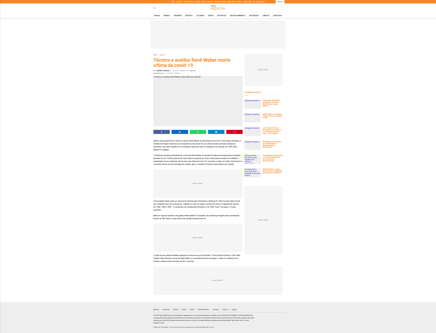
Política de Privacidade (160, 327)
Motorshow (231, 1)
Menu (224, 1)
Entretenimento (237, 15)
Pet (254, 1)
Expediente (261, 1)
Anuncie (280, 1)
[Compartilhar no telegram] (216, 132)
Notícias (156, 309)
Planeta (210, 1)
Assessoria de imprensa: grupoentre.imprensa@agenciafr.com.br (192, 327)
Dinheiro (179, 1)
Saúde (198, 1)
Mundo (167, 15)
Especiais (277, 15)
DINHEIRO (178, 15)
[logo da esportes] (218, 8)
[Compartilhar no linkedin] (180, 132)
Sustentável (247, 1)
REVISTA (189, 15)
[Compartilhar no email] (234, 132)
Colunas (200, 15)
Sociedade (254, 15)
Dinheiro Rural (189, 1)
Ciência (266, 15)
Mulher (239, 1)
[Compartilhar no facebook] (161, 132)
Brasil (157, 15)
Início (155, 55)
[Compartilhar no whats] (198, 132)
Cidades (216, 309)
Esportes (217, 1)
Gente (204, 1)
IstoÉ (173, 1)
